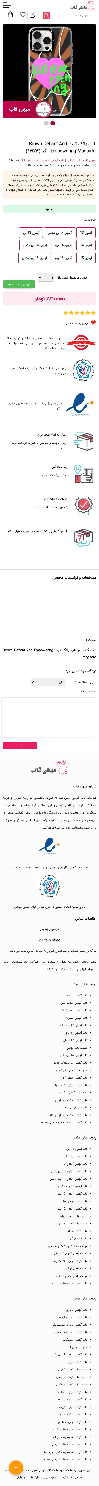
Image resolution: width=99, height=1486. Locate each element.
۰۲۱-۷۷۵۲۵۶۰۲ (49, 930)
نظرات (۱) (89, 640)
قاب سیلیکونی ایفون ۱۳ (73, 1107)
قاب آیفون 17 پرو (76, 1032)
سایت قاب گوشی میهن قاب (42, 1470)
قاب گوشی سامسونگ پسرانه (69, 1283)
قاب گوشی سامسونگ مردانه (70, 1437)
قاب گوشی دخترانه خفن (72, 1010)
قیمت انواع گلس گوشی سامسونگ (66, 1246)
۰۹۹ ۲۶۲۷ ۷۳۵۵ (49, 940)
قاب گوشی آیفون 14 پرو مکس (68, 1178)
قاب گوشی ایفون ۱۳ (75, 1077)
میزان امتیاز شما (85, 682)
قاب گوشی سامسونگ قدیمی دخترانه (65, 1459)
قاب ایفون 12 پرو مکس (72, 1186)
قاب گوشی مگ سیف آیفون (70, 1100)
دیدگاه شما (88, 691)
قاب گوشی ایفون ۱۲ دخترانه (70, 1261)
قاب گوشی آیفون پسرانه (72, 1399)
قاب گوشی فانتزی (76, 1309)
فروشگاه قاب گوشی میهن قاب (77, 797)
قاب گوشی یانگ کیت (74, 1156)
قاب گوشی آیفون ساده (73, 1414)
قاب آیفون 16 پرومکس (73, 1055)
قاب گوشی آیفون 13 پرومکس (68, 1354)
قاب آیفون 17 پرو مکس (72, 1025)
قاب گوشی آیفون (76, 995)
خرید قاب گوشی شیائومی (71, 1070)
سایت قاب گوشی (76, 1047)
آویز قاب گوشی (78, 1238)
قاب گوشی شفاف (77, 1231)
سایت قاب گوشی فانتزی (72, 1223)
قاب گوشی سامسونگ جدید (70, 1062)
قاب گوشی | (72, 160)
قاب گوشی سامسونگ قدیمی (69, 1444)
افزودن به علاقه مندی (77, 323)
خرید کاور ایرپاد (78, 1347)
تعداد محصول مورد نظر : (70, 277)
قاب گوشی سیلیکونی (74, 1339)
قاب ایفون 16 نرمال (75, 1148)
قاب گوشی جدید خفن (73, 1002)
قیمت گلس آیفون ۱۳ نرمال (70, 1253)
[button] (52, 123)
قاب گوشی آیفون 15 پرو (72, 1193)
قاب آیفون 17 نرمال (75, 1040)
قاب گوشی (82, 805)
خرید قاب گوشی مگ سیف (71, 1092)
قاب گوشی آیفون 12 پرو (72, 1208)
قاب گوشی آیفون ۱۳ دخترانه (70, 1085)
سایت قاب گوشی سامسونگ (70, 1377)
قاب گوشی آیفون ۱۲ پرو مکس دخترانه (64, 1122)
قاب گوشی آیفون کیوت (73, 1407)
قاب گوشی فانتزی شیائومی (70, 1332)
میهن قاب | (88, 160)
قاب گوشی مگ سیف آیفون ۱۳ (68, 1115)
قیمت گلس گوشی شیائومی (70, 1276)
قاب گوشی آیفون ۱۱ (75, 1362)
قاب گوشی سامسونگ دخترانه (69, 1429)
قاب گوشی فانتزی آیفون (72, 1317)
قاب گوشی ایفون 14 (74, 1201)
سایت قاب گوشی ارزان (73, 1216)
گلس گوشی (63, 805)
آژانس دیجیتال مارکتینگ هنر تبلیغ (37, 1477)
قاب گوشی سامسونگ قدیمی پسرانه (65, 1452)
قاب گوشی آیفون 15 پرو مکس (68, 1171)
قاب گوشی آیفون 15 (74, 1163)
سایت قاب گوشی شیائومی (71, 1384)
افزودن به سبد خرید (19, 284)
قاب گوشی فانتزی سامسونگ (69, 1324)
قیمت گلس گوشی (76, 1268)
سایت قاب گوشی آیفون (72, 1369)
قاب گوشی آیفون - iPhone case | (41, 160)
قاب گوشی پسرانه (76, 1017)
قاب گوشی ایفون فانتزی (72, 1422)
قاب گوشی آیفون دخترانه (72, 1392)
